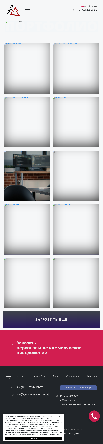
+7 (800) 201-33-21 (87, 10)
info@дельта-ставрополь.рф (33, 394)
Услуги (20, 376)
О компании (72, 376)
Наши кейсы (38, 376)
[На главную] (13, 10)
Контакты (92, 376)
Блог (55, 376)
